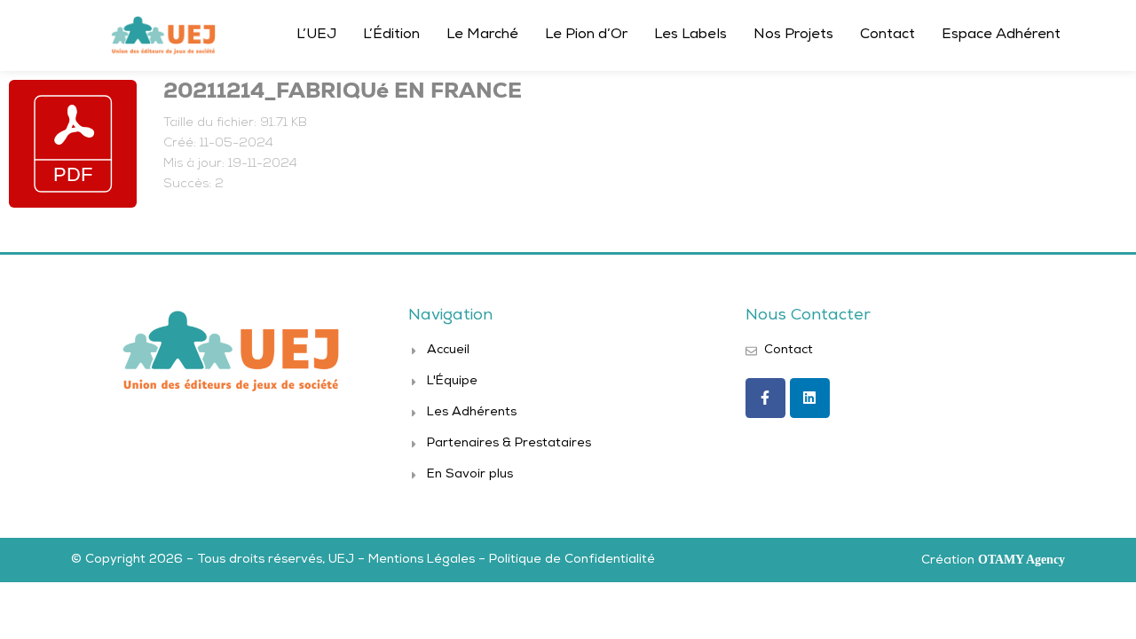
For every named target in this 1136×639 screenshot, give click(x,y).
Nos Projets (793, 35)
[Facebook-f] (765, 398)
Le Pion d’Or (586, 35)
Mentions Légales (421, 560)
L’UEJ (316, 35)
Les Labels (690, 35)
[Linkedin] (810, 398)
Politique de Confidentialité (572, 560)
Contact (887, 35)
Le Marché (482, 35)
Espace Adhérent (1001, 35)
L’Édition (391, 35)
